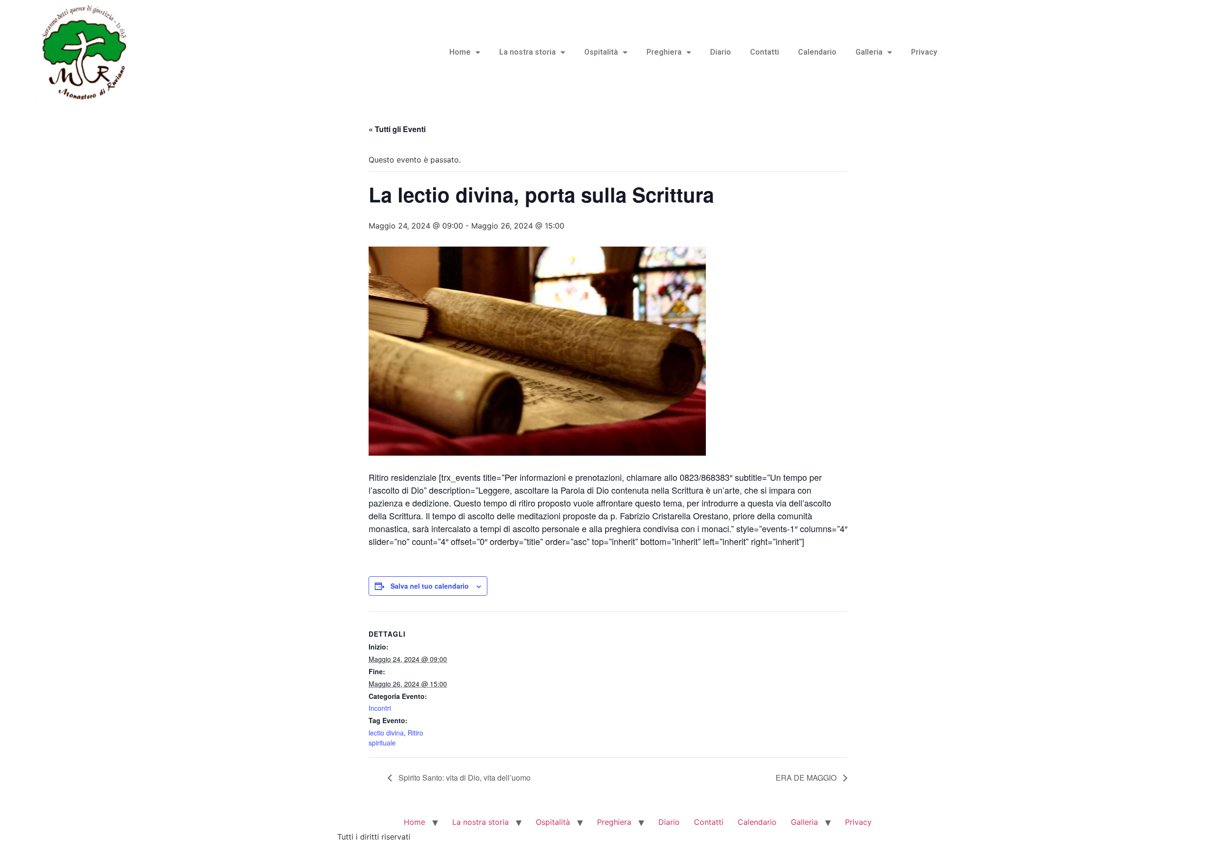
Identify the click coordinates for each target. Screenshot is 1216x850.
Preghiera (664, 52)
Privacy (924, 52)
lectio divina (386, 732)
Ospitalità (601, 52)
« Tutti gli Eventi (397, 129)
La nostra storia (527, 52)
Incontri (380, 708)
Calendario (817, 52)
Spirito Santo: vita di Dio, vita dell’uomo (464, 777)
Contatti (764, 52)
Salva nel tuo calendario (429, 586)
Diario (720, 52)
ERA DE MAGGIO (807, 777)
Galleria (869, 52)
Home (460, 52)
